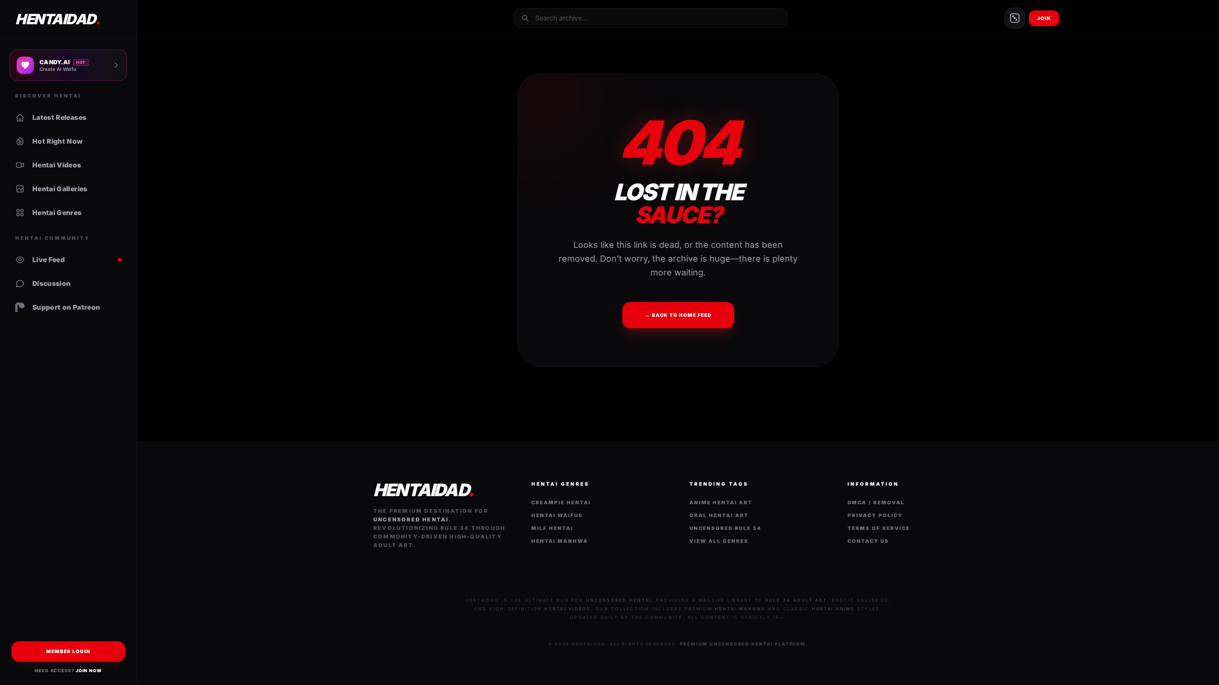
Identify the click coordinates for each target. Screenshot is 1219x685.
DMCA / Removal (876, 502)
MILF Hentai (552, 528)
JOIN (1044, 18)
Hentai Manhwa (559, 541)
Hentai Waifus (557, 515)
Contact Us (868, 541)
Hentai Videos (56, 165)
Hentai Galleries (60, 189)
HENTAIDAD (57, 19)
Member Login (68, 651)
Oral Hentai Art (719, 515)
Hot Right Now (57, 141)
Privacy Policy (875, 515)
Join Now (89, 670)
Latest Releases (59, 117)
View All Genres (719, 541)
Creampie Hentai (561, 502)
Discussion (51, 283)
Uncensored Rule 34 (725, 528)
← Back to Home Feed (678, 315)
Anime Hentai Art (720, 502)
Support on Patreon (66, 307)
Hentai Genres (57, 212)
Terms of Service (879, 528)
